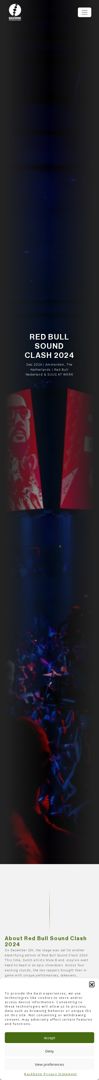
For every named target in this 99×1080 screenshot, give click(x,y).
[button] (91, 984)
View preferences (49, 1064)
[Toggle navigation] (84, 12)
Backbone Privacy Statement (50, 1074)
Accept (49, 1037)
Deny (49, 1051)
